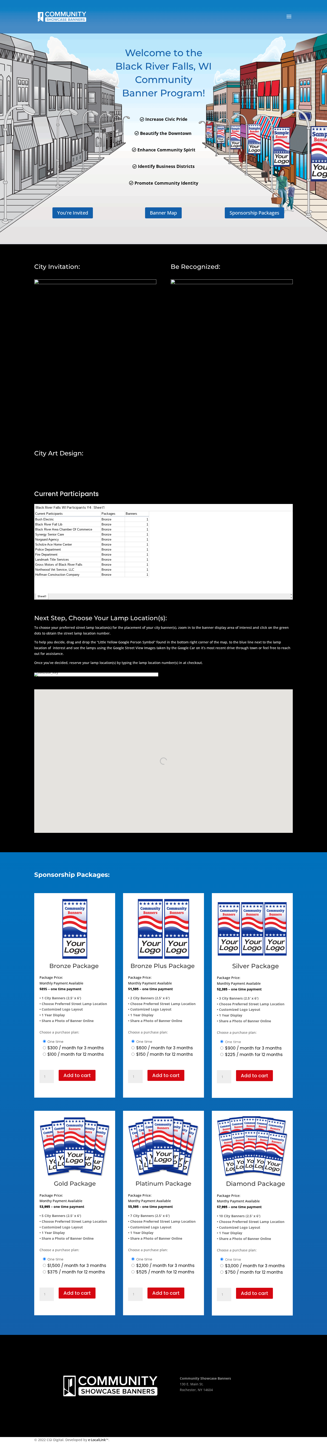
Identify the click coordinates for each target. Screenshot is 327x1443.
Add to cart (77, 1075)
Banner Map (163, 213)
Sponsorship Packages (254, 213)
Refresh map (50, 686)
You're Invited (72, 213)
